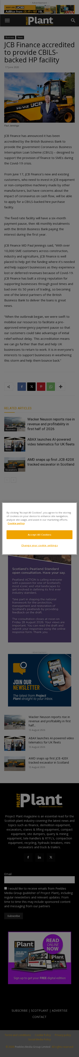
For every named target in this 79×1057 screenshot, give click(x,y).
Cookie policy (16, 523)
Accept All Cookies (39, 534)
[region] (39, 528)
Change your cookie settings (39, 545)
